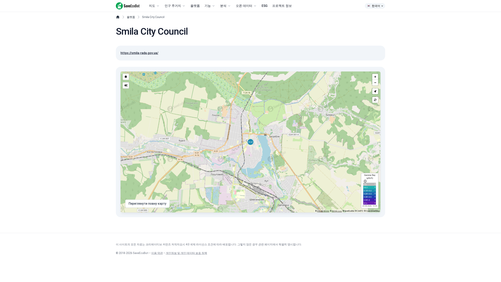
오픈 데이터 (244, 6)
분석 (223, 6)
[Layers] (126, 77)
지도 (152, 6)
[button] (375, 91)
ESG (265, 6)
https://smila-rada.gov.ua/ (139, 53)
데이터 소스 (337, 211)
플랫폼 (195, 6)
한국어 (376, 5)
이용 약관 (157, 253)
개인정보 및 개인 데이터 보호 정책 (186, 253)
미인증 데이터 (323, 211)
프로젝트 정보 (282, 6)
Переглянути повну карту (147, 203)
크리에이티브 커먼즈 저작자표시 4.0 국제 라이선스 (176, 244)
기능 (208, 6)
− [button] (375, 82)
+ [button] (375, 77)
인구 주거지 (173, 6)
